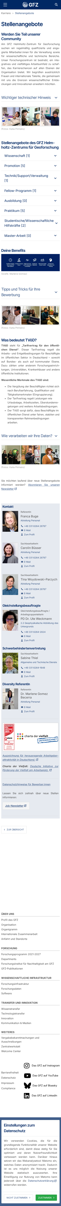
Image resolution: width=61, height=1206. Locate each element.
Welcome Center (11, 1051)
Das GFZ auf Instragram (46, 1065)
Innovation (7, 1018)
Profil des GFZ (9, 919)
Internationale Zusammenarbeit (19, 934)
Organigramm (9, 929)
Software (6, 993)
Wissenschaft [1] (17, 156)
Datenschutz (8, 1077)
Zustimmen (45, 1197)
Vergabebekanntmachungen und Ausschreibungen (20, 1039)
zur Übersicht (15, 829)
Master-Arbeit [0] (17, 236)
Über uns (7, 913)
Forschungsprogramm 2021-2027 (21, 954)
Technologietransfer (13, 1013)
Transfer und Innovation (19, 1002)
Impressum (7, 1083)
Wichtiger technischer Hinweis (26, 97)
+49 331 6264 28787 (35, 526)
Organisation (8, 924)
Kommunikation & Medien (16, 1023)
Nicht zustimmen (17, 1197)
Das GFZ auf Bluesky (45, 1085)
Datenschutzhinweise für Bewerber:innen (26, 784)
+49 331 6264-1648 (34, 667)
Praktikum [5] (14, 211)
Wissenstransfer (10, 1008)
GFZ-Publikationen (12, 968)
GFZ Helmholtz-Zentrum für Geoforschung (30, 4)
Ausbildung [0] (15, 201)
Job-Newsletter (14, 805)
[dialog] (30, 1162)
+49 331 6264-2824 (35, 632)
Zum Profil (29, 534)
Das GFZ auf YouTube (45, 1075)
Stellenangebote (24, 13)
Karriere (6, 13)
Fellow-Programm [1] (20, 191)
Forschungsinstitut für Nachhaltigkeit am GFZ (27, 963)
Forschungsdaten (11, 988)
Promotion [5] (14, 166)
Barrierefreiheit (10, 1072)
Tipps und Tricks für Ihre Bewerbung (20, 292)
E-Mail (27, 530)
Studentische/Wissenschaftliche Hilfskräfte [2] (29, 223)
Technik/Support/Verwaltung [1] (26, 178)
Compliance (8, 1088)
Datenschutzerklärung (41, 1180)
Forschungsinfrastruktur (15, 983)
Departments (8, 959)
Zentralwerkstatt (10, 1046)
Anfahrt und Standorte (14, 938)
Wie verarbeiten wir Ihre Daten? (26, 436)
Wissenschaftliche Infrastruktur (26, 977)
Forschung (9, 948)
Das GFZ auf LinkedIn (44, 1095)
